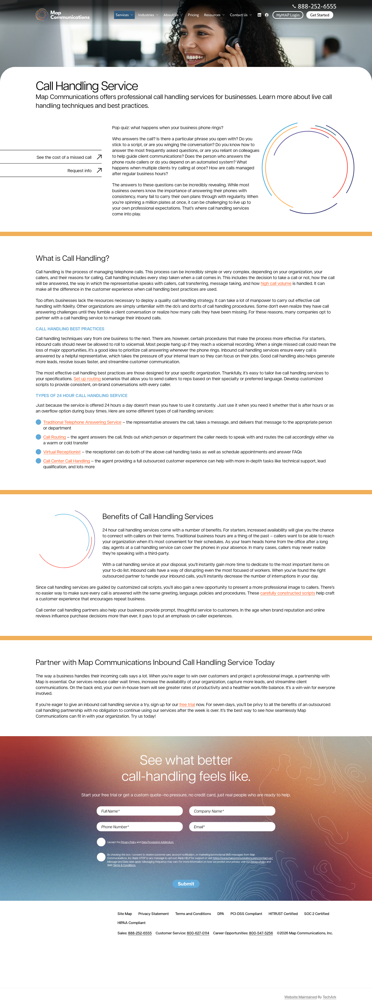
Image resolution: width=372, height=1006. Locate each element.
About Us (171, 14)
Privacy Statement (153, 913)
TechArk (329, 996)
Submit (186, 883)
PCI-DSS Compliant (246, 913)
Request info (79, 170)
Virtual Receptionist (62, 451)
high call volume (276, 283)
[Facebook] (266, 15)
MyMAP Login (287, 14)
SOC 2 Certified (316, 913)
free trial (187, 704)
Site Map (125, 913)
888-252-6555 (317, 6)
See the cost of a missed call (64, 157)
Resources (212, 14)
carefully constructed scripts (287, 593)
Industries (146, 14)
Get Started (319, 14)
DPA (220, 913)
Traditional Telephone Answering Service (82, 422)
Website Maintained (300, 996)
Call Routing (54, 437)
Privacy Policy (128, 842)
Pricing (193, 14)
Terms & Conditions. (124, 865)
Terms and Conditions (193, 913)
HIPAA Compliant (132, 922)
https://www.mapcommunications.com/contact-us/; (243, 858)
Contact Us (239, 14)
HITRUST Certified (283, 913)
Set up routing (87, 378)
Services (122, 14)
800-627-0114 (198, 933)
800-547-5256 (261, 933)
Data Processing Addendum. (158, 842)
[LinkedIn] (259, 15)
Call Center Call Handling (66, 461)
